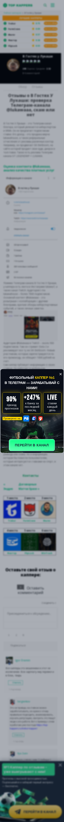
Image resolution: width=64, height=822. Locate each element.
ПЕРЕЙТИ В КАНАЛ (32, 445)
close (60, 374)
